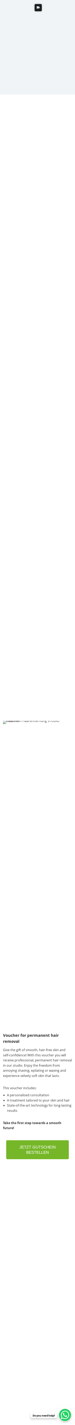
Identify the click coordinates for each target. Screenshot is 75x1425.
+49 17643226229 (17, 1205)
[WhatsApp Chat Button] (65, 1415)
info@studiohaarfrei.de (20, 1213)
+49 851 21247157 (17, 1201)
